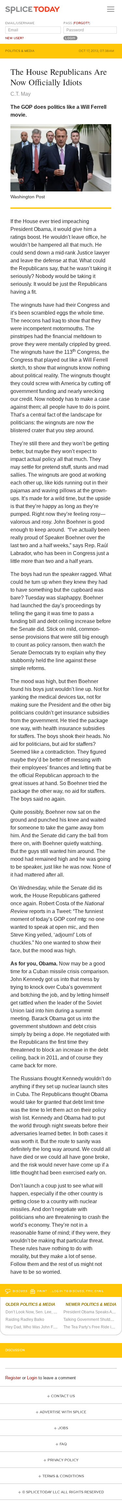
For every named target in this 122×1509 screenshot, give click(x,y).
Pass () (76, 23)
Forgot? (81, 23)
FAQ (63, 1444)
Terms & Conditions (63, 1476)
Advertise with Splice (63, 1412)
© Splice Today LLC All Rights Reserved (63, 1492)
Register (13, 1377)
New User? (14, 38)
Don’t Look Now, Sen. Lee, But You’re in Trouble (48, 1312)
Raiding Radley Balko (25, 1319)
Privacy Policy (62, 1460)
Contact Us (63, 1396)
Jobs (63, 1428)
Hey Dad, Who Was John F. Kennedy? (39, 1327)
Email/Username (19, 23)
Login (32, 1377)
